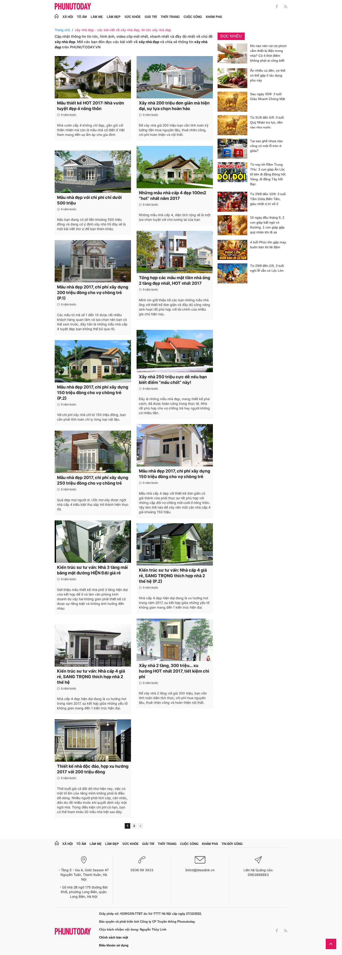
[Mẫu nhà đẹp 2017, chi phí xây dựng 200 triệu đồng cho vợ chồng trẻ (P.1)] (93, 261)
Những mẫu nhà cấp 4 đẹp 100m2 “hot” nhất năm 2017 (172, 195)
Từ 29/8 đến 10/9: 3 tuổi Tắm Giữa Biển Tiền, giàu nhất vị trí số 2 (268, 199)
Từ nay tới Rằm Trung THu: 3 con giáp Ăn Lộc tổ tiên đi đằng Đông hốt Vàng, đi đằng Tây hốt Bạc (267, 174)
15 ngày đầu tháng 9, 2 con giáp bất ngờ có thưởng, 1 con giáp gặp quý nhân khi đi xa (267, 225)
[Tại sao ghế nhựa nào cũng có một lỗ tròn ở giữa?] (232, 149)
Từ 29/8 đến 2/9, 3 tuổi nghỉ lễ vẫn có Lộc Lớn (267, 268)
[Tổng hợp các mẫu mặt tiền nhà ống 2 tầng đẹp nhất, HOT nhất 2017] (175, 252)
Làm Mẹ (97, 17)
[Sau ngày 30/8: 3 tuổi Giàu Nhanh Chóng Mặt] (232, 102)
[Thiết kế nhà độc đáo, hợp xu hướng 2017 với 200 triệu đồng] (93, 740)
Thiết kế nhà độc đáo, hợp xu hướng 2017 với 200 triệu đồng (92, 769)
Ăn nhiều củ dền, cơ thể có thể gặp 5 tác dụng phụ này (267, 75)
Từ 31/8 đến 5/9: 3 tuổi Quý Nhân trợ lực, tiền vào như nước (267, 122)
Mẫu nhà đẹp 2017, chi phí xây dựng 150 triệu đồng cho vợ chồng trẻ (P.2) (92, 393)
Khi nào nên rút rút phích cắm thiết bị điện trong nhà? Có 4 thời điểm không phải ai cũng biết (268, 53)
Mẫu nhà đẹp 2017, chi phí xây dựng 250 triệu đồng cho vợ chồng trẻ (92, 480)
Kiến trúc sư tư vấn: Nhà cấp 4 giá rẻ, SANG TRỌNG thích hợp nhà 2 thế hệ (91, 677)
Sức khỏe (132, 17)
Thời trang (170, 17)
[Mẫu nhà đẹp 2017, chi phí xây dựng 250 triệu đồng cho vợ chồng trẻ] (93, 452)
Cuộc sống (193, 17)
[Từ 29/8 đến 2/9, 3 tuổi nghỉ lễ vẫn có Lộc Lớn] (232, 273)
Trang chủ (62, 30)
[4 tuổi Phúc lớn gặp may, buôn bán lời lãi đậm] (232, 250)
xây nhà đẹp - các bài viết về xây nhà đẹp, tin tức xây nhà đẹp (123, 30)
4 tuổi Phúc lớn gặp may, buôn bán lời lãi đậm (268, 244)
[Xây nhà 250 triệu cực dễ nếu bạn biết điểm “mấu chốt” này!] (175, 351)
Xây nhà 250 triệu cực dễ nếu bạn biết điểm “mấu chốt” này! (173, 379)
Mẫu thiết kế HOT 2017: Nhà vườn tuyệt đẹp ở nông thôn (90, 106)
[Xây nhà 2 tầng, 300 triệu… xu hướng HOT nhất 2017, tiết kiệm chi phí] (175, 640)
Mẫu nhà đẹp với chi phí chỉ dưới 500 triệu (89, 200)
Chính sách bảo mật (113, 937)
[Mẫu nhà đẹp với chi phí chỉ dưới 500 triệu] (93, 172)
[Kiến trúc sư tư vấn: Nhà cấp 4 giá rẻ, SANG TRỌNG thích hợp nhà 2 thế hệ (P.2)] (175, 544)
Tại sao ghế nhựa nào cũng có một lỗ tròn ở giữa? (266, 146)
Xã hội (68, 17)
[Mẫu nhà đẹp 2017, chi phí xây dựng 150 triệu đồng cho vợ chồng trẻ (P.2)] (93, 361)
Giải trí (151, 17)
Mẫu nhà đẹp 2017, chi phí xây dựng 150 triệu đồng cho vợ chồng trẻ (174, 474)
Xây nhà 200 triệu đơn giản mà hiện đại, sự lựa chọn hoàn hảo (174, 106)
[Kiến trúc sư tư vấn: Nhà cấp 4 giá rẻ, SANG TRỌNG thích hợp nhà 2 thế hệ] (93, 645)
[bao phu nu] (73, 6)
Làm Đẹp (114, 17)
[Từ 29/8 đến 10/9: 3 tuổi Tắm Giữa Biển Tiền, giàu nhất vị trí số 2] (232, 202)
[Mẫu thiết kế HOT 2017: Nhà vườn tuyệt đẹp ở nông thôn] (93, 77)
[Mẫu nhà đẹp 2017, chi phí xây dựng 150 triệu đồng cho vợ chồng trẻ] (175, 445)
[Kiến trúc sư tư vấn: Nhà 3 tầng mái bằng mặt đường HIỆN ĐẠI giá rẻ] (93, 541)
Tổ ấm (82, 17)
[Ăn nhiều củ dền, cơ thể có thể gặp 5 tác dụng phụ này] (232, 78)
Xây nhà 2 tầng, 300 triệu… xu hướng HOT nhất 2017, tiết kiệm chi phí (174, 671)
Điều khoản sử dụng (113, 945)
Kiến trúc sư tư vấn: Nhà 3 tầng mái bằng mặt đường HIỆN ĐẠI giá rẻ (92, 570)
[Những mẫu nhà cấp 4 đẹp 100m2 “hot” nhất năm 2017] (175, 167)
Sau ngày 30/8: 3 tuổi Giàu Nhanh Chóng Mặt (267, 96)
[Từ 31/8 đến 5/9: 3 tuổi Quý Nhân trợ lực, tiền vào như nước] (232, 125)
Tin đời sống (232, 844)
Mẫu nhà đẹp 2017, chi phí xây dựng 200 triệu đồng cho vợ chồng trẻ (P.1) (92, 293)
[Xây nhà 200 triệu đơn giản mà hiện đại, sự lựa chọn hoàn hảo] (175, 77)
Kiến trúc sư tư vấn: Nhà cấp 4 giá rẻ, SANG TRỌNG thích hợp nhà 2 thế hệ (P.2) (173, 576)
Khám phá (214, 17)
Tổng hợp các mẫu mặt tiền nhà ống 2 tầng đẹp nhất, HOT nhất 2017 (174, 280)
